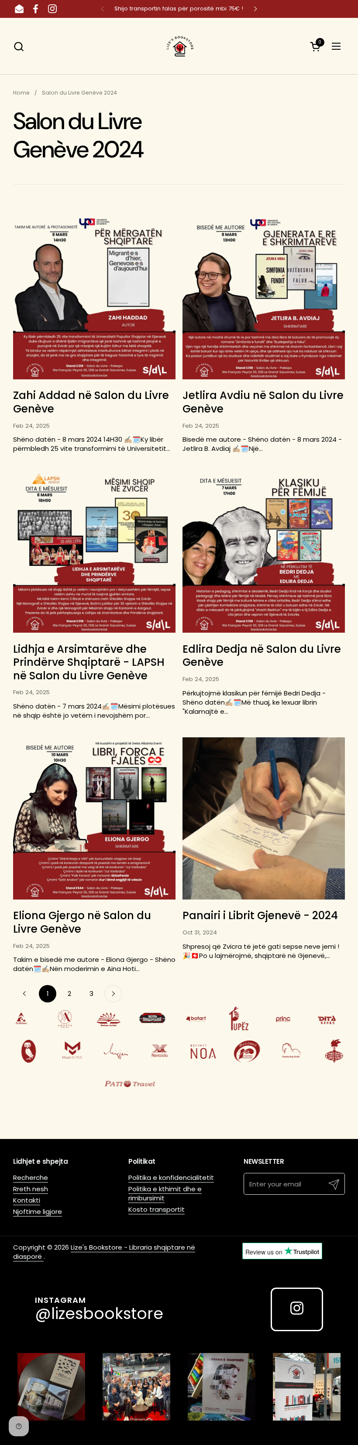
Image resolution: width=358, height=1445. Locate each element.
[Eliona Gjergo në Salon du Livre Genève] (94, 818)
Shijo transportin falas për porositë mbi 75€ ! (178, 9)
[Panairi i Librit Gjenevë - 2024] (263, 818)
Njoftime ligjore (37, 1211)
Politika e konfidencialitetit (171, 1177)
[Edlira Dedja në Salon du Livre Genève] (263, 551)
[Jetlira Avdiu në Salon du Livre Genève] (263, 298)
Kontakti (26, 1200)
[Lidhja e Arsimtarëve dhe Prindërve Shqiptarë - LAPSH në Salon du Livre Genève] (94, 551)
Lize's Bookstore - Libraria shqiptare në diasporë (104, 1252)
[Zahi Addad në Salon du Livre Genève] (94, 298)
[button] (18, 46)
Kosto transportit (156, 1209)
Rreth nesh (30, 1188)
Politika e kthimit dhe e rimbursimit (165, 1193)
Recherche (30, 1177)
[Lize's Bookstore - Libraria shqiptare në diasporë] (179, 46)
